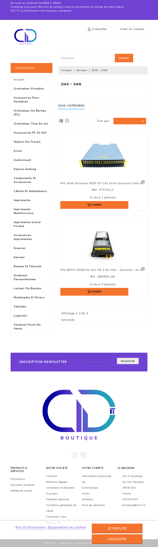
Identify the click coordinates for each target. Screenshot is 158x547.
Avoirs (86, 494)
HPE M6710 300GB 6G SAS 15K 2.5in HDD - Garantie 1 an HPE (102, 270)
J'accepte (117, 539)
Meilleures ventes (21, 491)
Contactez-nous (56, 517)
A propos (52, 494)
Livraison (51, 476)
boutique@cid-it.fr (134, 505)
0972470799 (130, 499)
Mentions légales (56, 482)
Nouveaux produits (22, 485)
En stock (95, 197)
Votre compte (92, 468)
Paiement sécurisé (57, 499)
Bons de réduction (93, 505)
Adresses (87, 499)
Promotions (18, 479)
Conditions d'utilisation (60, 488)
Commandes (90, 488)
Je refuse (117, 528)
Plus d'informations (30, 527)
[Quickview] (143, 182)
